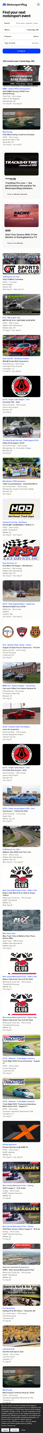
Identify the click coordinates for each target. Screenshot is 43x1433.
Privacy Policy (20, 1421)
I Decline (15, 1430)
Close (23, 1430)
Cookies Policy (6, 1421)
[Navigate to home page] (15, 4)
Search (22, 51)
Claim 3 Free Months (15, 243)
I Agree (5, 1430)
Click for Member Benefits (17, 194)
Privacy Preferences (8, 1425)
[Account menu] (38, 4)
